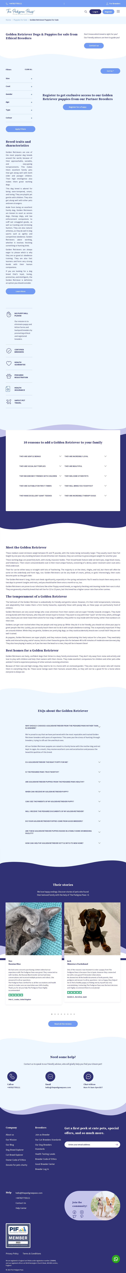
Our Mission (11, 1139)
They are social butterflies (32, 466)
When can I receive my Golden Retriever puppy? (47, 791)
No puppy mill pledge (21, 314)
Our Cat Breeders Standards (48, 1139)
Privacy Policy (12, 1253)
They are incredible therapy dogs (80, 495)
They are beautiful (73, 466)
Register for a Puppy (77, 107)
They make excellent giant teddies (35, 495)
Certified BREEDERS (19, 350)
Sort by (109, 71)
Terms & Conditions (32, 1253)
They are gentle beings (30, 456)
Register (108, 11)
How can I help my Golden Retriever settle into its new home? (54, 843)
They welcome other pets (76, 476)
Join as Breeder (42, 1134)
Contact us (94, 45)
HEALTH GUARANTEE (20, 363)
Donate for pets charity (16, 1164)
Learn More (20, 291)
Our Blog (10, 1144)
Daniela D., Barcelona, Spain (77, 997)
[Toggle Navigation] (118, 11)
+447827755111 (15, 3)
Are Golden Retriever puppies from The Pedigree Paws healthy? (54, 781)
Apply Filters (20, 129)
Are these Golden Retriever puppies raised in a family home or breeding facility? (58, 832)
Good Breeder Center (45, 1164)
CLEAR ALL (28, 69)
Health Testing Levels (45, 1154)
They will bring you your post (78, 486)
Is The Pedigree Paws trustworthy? (42, 772)
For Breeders (114, 3)
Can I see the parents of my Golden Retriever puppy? (49, 801)
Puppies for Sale (20, 20)
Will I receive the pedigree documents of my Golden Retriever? (54, 811)
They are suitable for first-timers (35, 486)
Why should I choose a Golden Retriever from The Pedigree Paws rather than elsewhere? (61, 726)
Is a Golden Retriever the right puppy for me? (46, 762)
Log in (95, 11)
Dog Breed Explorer (15, 1149)
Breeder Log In (42, 1169)
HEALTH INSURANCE (20, 389)
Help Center (21, 1208)
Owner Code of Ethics (16, 1159)
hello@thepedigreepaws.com (58, 1087)
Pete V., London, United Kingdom (19, 999)
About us (10, 1134)
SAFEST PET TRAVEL (20, 401)
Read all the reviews (63, 1024)
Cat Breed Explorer (14, 1154)
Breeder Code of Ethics (46, 1159)
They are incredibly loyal (76, 456)
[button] (19, 79)
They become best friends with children (38, 476)
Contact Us (21, 1203)
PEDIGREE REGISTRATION (21, 376)
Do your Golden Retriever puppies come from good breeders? (54, 821)
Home (8, 20)
